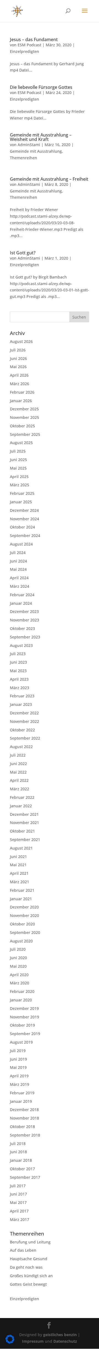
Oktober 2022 (22, 729)
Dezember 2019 (24, 1008)
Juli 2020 (18, 949)
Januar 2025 (21, 501)
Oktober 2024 (22, 527)
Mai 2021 (18, 864)
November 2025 (24, 417)
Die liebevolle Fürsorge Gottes (41, 87)
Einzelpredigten (24, 51)
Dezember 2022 (24, 712)
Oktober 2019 (22, 1025)
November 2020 (24, 915)
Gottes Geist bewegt (28, 1284)
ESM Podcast (29, 44)
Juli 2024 (18, 552)
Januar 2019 (21, 1101)
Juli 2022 (18, 755)
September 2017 (25, 1177)
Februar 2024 (22, 594)
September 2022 (25, 738)
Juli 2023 (18, 653)
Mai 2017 (18, 1202)
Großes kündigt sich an (31, 1275)
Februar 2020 (22, 991)
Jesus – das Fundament (34, 39)
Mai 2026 (18, 366)
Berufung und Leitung (30, 1242)
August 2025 (21, 442)
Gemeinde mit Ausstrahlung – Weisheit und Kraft (41, 137)
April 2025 (19, 476)
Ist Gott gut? (22, 253)
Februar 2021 (22, 890)
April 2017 (19, 1211)
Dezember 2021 (24, 814)
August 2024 (21, 544)
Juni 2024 (18, 561)
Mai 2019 (18, 1067)
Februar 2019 (22, 1092)
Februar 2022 (22, 797)
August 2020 (21, 941)
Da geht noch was (26, 1267)
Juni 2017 (18, 1194)
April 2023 (19, 679)
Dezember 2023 (24, 611)
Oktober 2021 (22, 831)
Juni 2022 (18, 763)
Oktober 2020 (22, 924)
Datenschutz (65, 1341)
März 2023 (19, 687)
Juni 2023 (18, 662)
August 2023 (21, 645)
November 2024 (24, 518)
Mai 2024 (18, 569)
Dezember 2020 (24, 907)
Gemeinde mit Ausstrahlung (36, 151)
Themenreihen (23, 157)
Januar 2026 (21, 400)
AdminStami (29, 144)
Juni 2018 (18, 1151)
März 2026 (19, 383)
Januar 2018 (21, 1160)
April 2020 (19, 974)
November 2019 (24, 1016)
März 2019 (19, 1084)
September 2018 (25, 1135)
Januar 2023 (21, 704)
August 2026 (21, 341)
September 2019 (25, 1033)
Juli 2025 (18, 451)
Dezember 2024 (24, 510)
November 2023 (24, 620)
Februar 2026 (22, 392)
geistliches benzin (60, 1334)
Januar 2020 (21, 999)
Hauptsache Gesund (28, 1258)
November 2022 (24, 721)
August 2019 (21, 1042)
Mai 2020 (18, 966)
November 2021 (24, 822)
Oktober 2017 (22, 1168)
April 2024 (19, 577)
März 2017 (19, 1219)
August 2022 (21, 746)
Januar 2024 (21, 603)
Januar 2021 (21, 898)
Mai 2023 (18, 670)
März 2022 (19, 788)
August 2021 (21, 848)
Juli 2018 (18, 1143)
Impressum (33, 1341)
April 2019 (19, 1075)
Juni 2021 (18, 856)
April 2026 (19, 375)
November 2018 (24, 1118)
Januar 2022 (21, 805)
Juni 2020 (18, 957)
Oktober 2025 (22, 425)
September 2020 (25, 932)
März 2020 (19, 983)
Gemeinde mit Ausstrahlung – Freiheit (49, 179)
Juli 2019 (18, 1050)
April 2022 (19, 780)
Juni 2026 (18, 358)
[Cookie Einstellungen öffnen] (10, 1342)
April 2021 (19, 873)
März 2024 (19, 586)
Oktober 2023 (22, 628)
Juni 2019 (18, 1059)
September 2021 (25, 839)
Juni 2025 (18, 459)
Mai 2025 (18, 468)
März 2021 (19, 881)
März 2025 (19, 484)
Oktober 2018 (22, 1126)
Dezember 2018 (24, 1109)
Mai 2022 (18, 772)
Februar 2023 (22, 695)
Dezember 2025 (24, 408)
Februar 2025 (22, 493)
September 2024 (25, 535)
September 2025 (25, 434)
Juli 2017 (18, 1185)
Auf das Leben (23, 1250)
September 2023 (25, 637)
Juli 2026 (18, 350)
